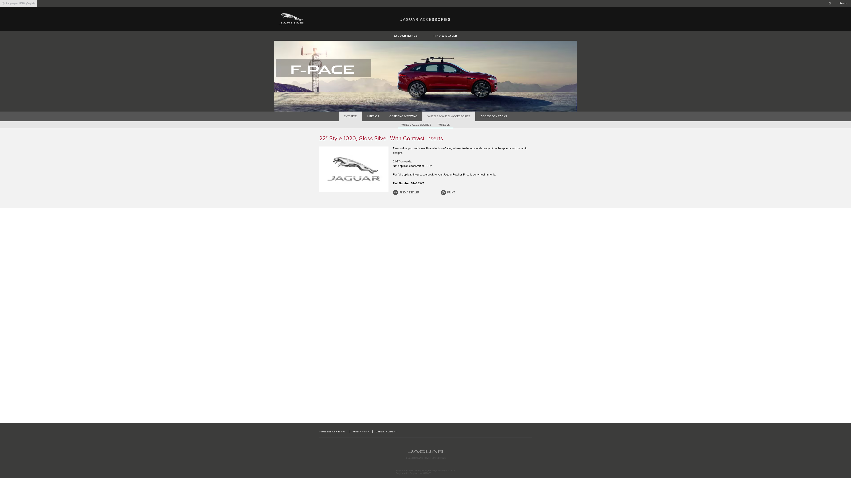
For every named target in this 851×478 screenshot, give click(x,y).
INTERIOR (373, 116)
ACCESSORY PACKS (493, 116)
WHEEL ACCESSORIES (416, 125)
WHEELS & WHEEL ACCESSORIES (448, 116)
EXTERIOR (350, 116)
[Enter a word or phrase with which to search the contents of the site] (839, 3)
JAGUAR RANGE (406, 36)
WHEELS (444, 125)
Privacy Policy (361, 431)
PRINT (451, 192)
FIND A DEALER (445, 36)
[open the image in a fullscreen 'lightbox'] (353, 169)
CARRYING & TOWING (403, 116)
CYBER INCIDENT (386, 431)
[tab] (350, 116)
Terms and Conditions (332, 431)
